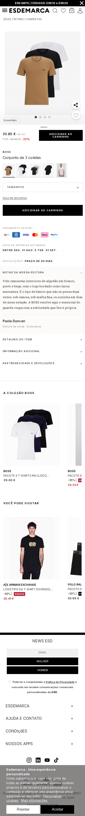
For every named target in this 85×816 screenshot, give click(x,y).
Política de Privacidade (60, 682)
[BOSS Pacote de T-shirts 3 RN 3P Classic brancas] (61, 176)
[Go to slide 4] (49, 117)
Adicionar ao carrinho (61, 135)
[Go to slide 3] (45, 117)
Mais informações (34, 800)
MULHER (43, 661)
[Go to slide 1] (35, 117)
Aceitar (57, 809)
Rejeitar (23, 809)
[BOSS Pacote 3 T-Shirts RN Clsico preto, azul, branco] (22, 176)
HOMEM (42, 670)
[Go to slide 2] (40, 117)
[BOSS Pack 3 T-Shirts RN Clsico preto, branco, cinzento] (35, 176)
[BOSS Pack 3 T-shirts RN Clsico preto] (48, 176)
